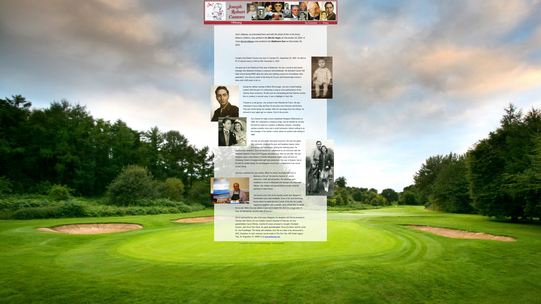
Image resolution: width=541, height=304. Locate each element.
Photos (326, 23)
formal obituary (247, 41)
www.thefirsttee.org (272, 237)
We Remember (311, 23)
